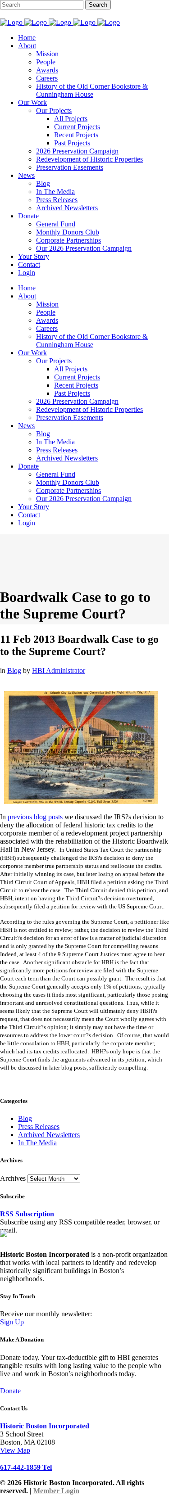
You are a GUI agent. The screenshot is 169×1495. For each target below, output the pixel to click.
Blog (14, 670)
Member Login (56, 1491)
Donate (10, 1391)
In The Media (37, 1143)
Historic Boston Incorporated (44, 1426)
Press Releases (38, 1126)
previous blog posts (35, 817)
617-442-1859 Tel (26, 1467)
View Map (15, 1450)
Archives (13, 1178)
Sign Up (12, 1322)
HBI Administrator (58, 670)
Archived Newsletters (49, 1134)
